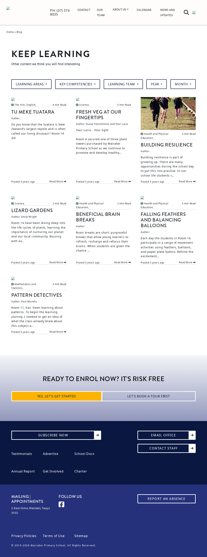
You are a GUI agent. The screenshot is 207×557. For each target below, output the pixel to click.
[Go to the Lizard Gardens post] (38, 197)
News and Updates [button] (167, 12)
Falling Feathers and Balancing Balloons (163, 220)
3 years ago (27, 181)
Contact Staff (163, 448)
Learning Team (122, 84)
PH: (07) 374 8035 (60, 12)
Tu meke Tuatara (33, 112)
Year (155, 84)
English (30, 105)
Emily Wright (29, 216)
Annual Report (23, 471)
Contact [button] (83, 10)
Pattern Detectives (36, 295)
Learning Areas (30, 84)
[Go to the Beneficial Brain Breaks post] (103, 197)
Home (10, 32)
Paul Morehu (29, 301)
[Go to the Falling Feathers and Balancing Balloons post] (168, 197)
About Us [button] (120, 9)
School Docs (84, 454)
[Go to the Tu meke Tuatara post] (38, 99)
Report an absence (166, 498)
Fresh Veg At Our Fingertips (98, 115)
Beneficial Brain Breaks (98, 217)
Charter (80, 471)
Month (182, 84)
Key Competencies (76, 84)
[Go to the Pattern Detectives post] (38, 278)
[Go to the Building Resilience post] (168, 113)
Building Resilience (167, 144)
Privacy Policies (24, 536)
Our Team (101, 12)
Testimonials (21, 454)
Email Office (163, 435)
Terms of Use (53, 536)
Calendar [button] (144, 10)
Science (84, 105)
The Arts (20, 105)
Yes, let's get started (56, 396)
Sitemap (81, 536)
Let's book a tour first (148, 396)
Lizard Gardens (32, 210)
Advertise (50, 454)
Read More (57, 181)
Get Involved (53, 471)
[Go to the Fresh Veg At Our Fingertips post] (103, 99)
